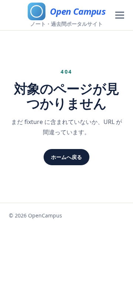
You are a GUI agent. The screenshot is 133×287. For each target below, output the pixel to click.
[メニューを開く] (119, 15)
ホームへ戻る (66, 156)
